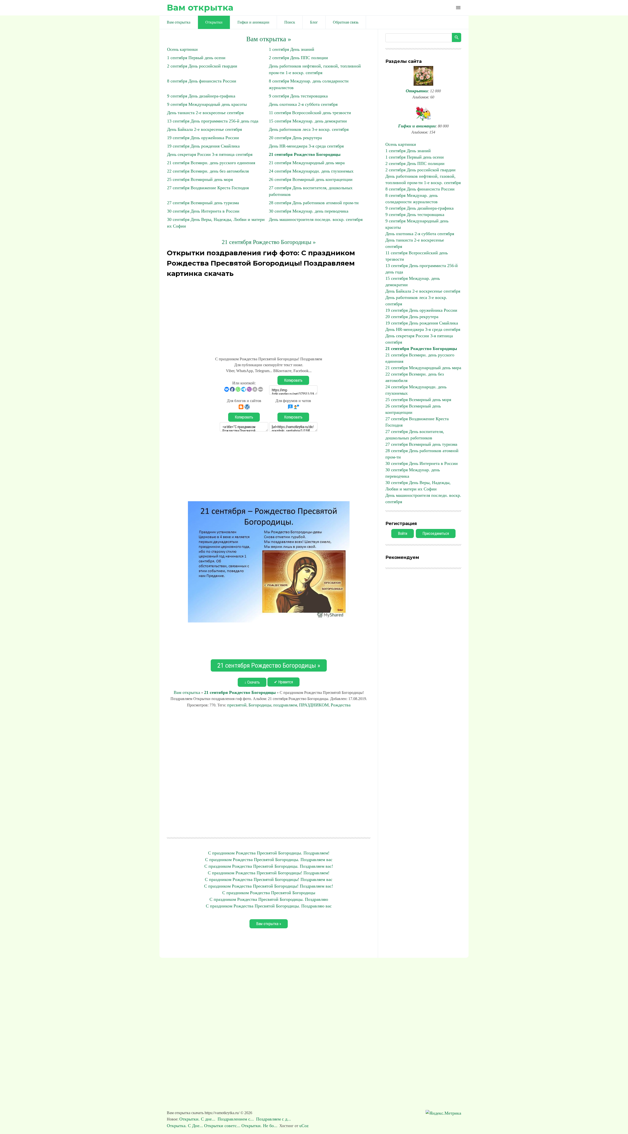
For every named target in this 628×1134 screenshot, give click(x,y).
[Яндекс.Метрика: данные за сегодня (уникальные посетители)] (443, 1113)
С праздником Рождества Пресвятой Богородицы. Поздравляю (268, 899)
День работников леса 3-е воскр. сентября (309, 129)
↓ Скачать (252, 682)
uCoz (304, 1125)
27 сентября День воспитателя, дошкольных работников (414, 434)
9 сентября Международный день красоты (207, 104)
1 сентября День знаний (291, 49)
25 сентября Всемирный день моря (200, 179)
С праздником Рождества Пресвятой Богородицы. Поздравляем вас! (268, 866)
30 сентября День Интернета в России (203, 211)
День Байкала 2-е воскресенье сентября (204, 129)
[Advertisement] (268, 314)
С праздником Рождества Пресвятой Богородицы (268, 892)
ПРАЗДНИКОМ (314, 704)
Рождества (341, 704)
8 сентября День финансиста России (201, 81)
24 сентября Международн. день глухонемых (311, 171)
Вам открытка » (268, 39)
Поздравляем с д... (274, 1119)
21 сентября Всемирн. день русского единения (211, 162)
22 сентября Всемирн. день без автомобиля (208, 171)
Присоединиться (435, 533)
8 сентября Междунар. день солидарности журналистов (411, 198)
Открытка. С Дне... (185, 1125)
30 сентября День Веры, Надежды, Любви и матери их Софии (418, 485)
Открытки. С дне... (198, 1119)
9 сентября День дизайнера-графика (201, 96)
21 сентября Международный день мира (307, 162)
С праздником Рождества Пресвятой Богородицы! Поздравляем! (268, 872)
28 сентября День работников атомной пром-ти (314, 202)
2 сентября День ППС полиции (298, 57)
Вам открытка (200, 7)
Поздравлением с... (236, 1119)
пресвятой (237, 704)
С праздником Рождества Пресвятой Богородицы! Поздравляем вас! (268, 886)
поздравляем (285, 704)
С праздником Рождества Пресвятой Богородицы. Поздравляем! (268, 852)
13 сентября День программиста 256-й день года (212, 121)
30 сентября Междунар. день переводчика (308, 211)
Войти (402, 533)
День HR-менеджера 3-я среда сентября (306, 146)
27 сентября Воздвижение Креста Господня (208, 187)
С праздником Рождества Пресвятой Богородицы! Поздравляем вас (268, 879)
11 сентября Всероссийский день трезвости (310, 112)
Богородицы (260, 704)
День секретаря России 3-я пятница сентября (209, 154)
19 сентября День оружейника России (203, 137)
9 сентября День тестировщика (298, 96)
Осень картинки (182, 49)
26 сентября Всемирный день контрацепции (311, 179)
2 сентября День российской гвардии (202, 66)
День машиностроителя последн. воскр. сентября (316, 219)
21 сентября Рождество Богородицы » (269, 242)
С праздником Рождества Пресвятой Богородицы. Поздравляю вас (269, 906)
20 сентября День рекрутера (295, 137)
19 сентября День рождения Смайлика (203, 146)
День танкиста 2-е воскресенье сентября (205, 112)
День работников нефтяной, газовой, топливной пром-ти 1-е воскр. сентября (423, 179)
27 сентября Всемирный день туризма (203, 202)
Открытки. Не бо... (259, 1125)
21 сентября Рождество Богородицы (304, 154)
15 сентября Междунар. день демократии (308, 121)
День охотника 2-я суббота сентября (303, 104)
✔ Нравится (283, 682)
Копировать (293, 380)
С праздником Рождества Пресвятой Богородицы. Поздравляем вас (268, 859)
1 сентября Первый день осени (196, 57)
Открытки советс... (222, 1125)
